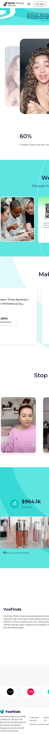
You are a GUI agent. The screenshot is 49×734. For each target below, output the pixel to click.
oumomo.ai (43, 724)
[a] (13, 4)
